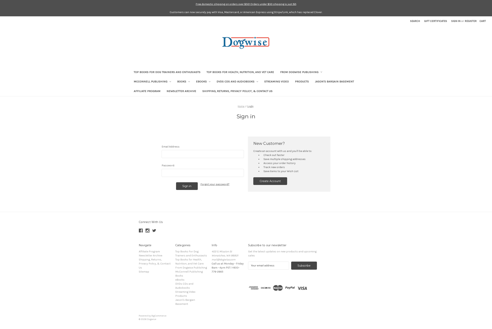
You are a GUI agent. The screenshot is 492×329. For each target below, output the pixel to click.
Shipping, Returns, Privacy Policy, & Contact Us (237, 91)
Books (181, 81)
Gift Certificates (435, 21)
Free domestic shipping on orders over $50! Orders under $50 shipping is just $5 (246, 4)
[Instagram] (147, 231)
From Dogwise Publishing (299, 72)
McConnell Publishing (150, 81)
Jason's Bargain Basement (334, 81)
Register (471, 21)
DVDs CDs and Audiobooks (235, 81)
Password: (168, 165)
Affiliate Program (147, 91)
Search (415, 21)
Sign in (455, 21)
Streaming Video (276, 81)
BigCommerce (158, 315)
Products (302, 81)
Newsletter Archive (181, 91)
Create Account (270, 181)
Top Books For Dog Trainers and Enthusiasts (167, 72)
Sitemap (144, 271)
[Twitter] (154, 231)
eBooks (201, 81)
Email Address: (171, 146)
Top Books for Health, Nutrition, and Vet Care (240, 72)
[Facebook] (141, 231)
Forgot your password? (214, 184)
